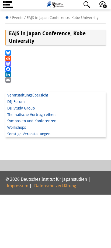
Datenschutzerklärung (55, 185)
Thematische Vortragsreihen (31, 114)
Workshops (16, 127)
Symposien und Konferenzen (31, 121)
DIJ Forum (16, 101)
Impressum (17, 185)
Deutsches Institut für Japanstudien (55, 4)
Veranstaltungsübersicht (27, 95)
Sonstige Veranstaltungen (28, 134)
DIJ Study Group (21, 108)
